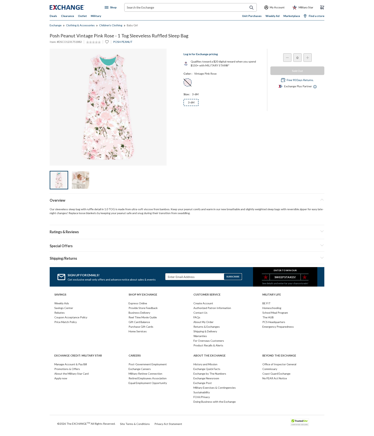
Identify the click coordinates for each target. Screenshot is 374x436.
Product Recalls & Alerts (208, 345)
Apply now (60, 378)
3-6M (191, 102)
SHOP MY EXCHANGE (143, 294)
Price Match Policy (65, 322)
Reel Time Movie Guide (143, 317)
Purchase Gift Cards (141, 326)
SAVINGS (60, 294)
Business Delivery (139, 312)
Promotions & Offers (67, 369)
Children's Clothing (110, 25)
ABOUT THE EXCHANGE (209, 355)
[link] (93, 42)
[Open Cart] (322, 7)
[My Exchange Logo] (74, 7)
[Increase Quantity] (307, 57)
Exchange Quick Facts (206, 369)
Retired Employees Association (148, 378)
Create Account (203, 303)
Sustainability (201, 392)
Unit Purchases (252, 16)
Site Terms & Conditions (135, 423)
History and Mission (205, 364)
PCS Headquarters (273, 322)
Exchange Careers (140, 369)
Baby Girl (132, 25)
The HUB (268, 317)
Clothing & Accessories (80, 25)
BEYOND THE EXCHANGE (279, 355)
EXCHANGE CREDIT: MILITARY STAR (78, 355)
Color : (187, 73)
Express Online (138, 303)
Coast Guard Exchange (276, 373)
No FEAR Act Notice (274, 378)
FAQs (196, 317)
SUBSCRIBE (232, 276)
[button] (187, 231)
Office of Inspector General (279, 364)
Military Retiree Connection (145, 373)
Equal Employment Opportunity (148, 383)
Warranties (200, 336)
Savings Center (63, 308)
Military (96, 16)
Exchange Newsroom (206, 378)
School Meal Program (275, 312)
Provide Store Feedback (143, 308)
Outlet (82, 16)
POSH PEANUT (122, 41)
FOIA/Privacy (201, 397)
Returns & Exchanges (206, 326)
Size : (186, 94)
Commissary (269, 369)
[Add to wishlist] (107, 42)
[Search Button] (251, 8)
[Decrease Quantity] (287, 57)
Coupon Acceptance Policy (70, 317)
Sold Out (297, 70)
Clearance (67, 16)
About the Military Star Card (71, 373)
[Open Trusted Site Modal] (299, 422)
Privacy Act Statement (168, 423)
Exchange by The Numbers (209, 373)
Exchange (56, 25)
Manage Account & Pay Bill (70, 364)
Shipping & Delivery (205, 331)
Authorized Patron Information (212, 308)
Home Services (138, 331)
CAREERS (135, 355)
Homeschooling (271, 308)
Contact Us (200, 312)
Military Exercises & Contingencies (214, 387)
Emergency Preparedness (278, 326)
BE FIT (266, 303)
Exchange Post (202, 383)
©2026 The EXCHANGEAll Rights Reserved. (86, 423)
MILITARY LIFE (271, 294)
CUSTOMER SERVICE (207, 294)
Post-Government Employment (148, 364)
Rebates (59, 312)
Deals (53, 16)
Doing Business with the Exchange (214, 401)
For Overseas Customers (208, 340)
